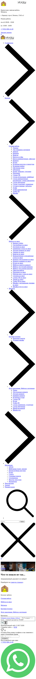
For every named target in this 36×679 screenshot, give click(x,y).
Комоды (15, 155)
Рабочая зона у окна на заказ (22, 274)
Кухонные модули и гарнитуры (23, 164)
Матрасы (12, 288)
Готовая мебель (14, 146)
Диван (15, 390)
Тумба (15, 188)
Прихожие (16, 173)
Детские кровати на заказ (21, 250)
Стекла (11, 474)
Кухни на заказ (18, 263)
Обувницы (16, 170)
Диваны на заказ (18, 252)
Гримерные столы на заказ (22, 248)
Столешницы (13, 478)
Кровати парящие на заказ (22, 261)
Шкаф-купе (17, 410)
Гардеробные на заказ (20, 245)
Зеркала (15, 151)
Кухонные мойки (18, 166)
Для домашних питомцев (21, 150)
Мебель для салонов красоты (22, 268)
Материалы (9, 465)
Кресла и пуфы (18, 157)
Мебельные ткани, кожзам (18, 469)
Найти (22, 521)
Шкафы (15, 193)
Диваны (15, 148)
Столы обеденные (19, 182)
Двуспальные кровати (20, 392)
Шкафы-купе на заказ (20, 287)
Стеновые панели (15, 476)
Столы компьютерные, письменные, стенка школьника (23, 179)
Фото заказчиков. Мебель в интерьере (22, 388)
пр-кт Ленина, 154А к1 (13, 618)
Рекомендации (10, 487)
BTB (15, 627)
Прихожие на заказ (19, 272)
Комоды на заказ (18, 254)
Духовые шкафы (18, 340)
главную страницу (17, 582)
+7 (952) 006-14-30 (7, 29)
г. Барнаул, (4, 618)
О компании (9, 43)
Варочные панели (19, 338)
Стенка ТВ (16, 175)
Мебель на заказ (14, 241)
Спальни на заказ (19, 276)
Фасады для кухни (15, 480)
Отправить (5, 638)
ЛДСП (11, 467)
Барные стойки (18, 243)
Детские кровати (18, 394)
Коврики (16, 153)
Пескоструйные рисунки (17, 470)
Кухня (15, 401)
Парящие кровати (19, 395)
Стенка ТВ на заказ (19, 277)
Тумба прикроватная (20, 189)
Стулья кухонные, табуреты (22, 186)
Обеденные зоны (18, 168)
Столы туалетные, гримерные (23, 184)
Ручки (11, 472)
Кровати (16, 160)
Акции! (7, 485)
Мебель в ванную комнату (22, 265)
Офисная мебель (18, 270)
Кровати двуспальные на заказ (23, 259)
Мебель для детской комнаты (23, 267)
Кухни (15, 162)
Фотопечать (13, 481)
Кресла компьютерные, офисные (24, 159)
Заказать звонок (6, 32)
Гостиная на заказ (19, 247)
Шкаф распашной (19, 408)
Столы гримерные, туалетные (23, 405)
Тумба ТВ (16, 191)
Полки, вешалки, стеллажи (22, 171)
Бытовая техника (14, 336)
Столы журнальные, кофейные (23, 177)
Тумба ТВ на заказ (19, 281)
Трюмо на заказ (18, 279)
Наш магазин (9, 483)
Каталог (7, 98)
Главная (3, 568)
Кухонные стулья (18, 397)
